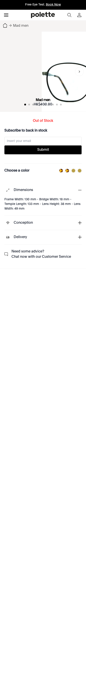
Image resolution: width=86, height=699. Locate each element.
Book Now (53, 4)
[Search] (69, 15)
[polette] (43, 15)
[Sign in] (80, 15)
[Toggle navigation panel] (6, 15)
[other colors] (60, 171)
